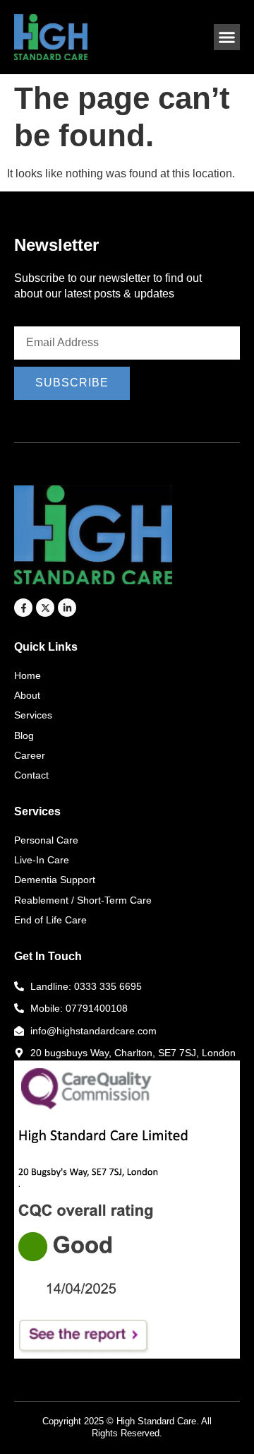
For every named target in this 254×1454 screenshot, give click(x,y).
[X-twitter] (45, 607)
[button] (227, 37)
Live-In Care (41, 859)
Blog (24, 735)
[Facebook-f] (23, 607)
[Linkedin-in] (67, 607)
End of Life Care (50, 920)
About (27, 695)
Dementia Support (54, 879)
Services (33, 715)
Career (29, 755)
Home (27, 675)
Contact (31, 775)
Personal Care (46, 840)
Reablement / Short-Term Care (83, 900)
